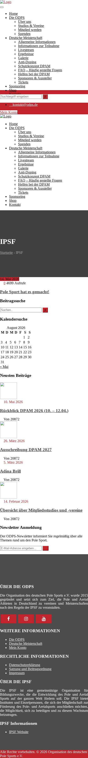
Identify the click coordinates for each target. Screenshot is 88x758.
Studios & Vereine (31, 26)
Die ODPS (17, 18)
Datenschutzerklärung (24, 665)
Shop (12, 90)
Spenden (24, 34)
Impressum (17, 673)
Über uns (24, 22)
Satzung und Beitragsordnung (30, 669)
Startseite (6, 252)
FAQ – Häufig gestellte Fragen (40, 70)
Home (13, 13)
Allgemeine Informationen (37, 42)
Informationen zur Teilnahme (38, 46)
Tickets (23, 82)
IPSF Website (18, 732)
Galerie (23, 58)
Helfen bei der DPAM (34, 74)
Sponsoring (17, 86)
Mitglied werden (30, 30)
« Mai (4, 367)
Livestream (26, 50)
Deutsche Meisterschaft (25, 38)
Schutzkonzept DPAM (34, 66)
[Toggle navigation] (2, 7)
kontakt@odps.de (25, 104)
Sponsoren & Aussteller (35, 78)
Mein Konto (8, 112)
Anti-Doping (27, 62)
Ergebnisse (26, 54)
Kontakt (15, 204)
